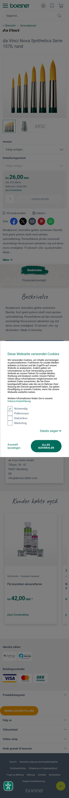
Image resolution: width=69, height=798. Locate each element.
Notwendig (20, 408)
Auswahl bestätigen (14, 446)
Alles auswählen (46, 446)
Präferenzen (21, 413)
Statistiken (20, 418)
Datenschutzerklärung (19, 401)
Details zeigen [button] (49, 431)
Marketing (20, 423)
